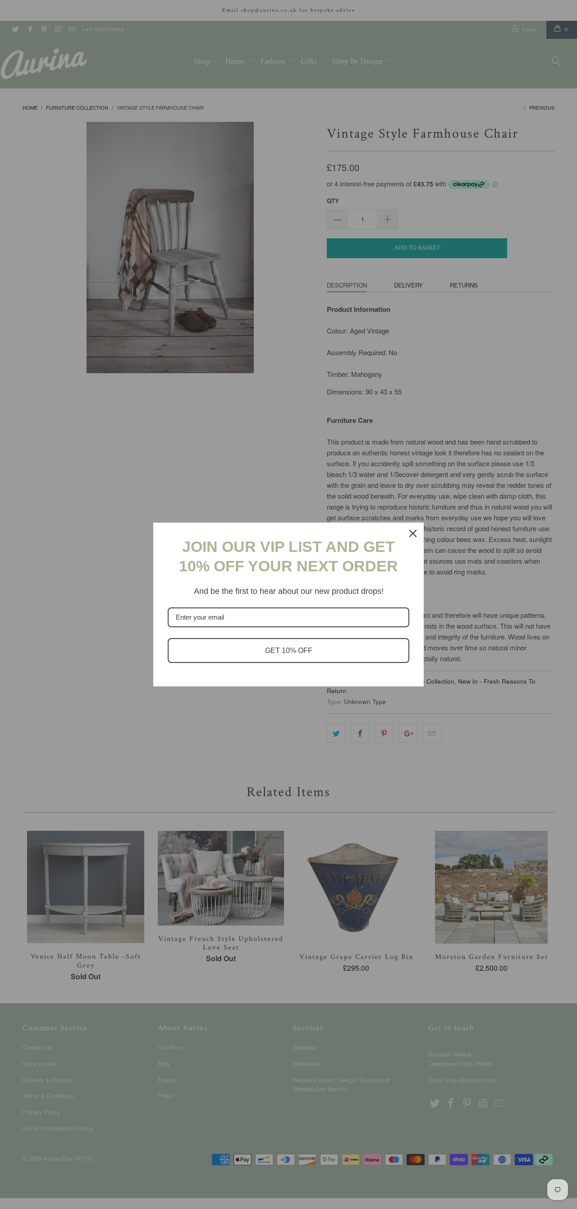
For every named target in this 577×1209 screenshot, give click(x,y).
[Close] (413, 533)
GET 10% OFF (288, 650)
